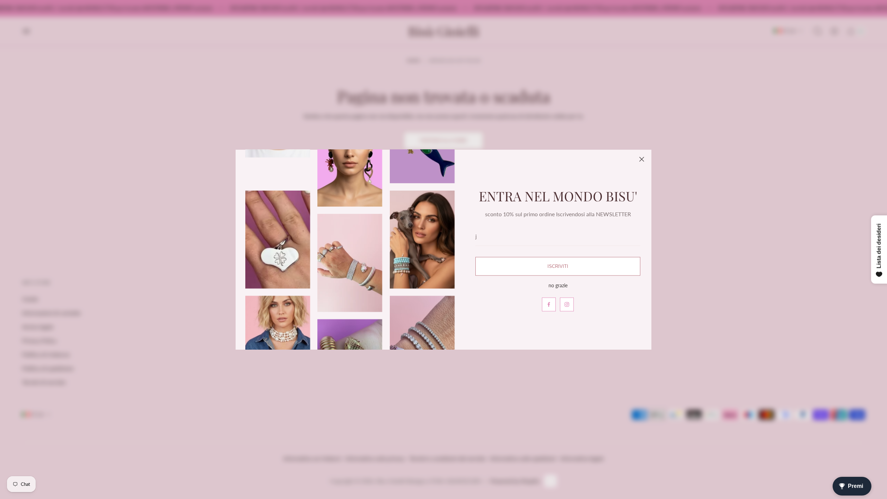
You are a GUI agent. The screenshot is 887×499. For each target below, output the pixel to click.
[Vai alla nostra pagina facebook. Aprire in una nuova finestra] (549, 304)
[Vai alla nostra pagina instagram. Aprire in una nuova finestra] (567, 304)
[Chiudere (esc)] (642, 159)
